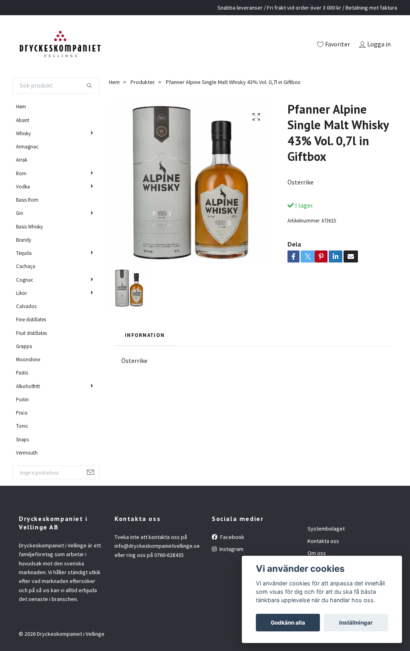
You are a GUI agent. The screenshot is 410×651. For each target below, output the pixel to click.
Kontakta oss (323, 541)
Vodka (23, 186)
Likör (21, 293)
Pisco (22, 412)
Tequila (24, 253)
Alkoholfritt (28, 386)
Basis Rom (27, 199)
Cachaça (25, 266)
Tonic (22, 426)
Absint (22, 120)
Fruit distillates (31, 333)
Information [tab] (145, 335)
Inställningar (356, 622)
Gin (19, 213)
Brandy (23, 239)
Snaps (22, 439)
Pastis (22, 372)
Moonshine (28, 359)
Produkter (143, 82)
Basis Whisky (29, 226)
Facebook (231, 537)
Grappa (24, 346)
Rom (21, 173)
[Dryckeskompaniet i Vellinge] (60, 45)
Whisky (23, 133)
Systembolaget (326, 528)
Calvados (26, 306)
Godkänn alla (288, 622)
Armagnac (27, 146)
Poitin (22, 399)
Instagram (230, 549)
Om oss (317, 553)
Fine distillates (31, 319)
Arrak (21, 159)
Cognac (24, 279)
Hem (21, 106)
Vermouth (27, 452)
